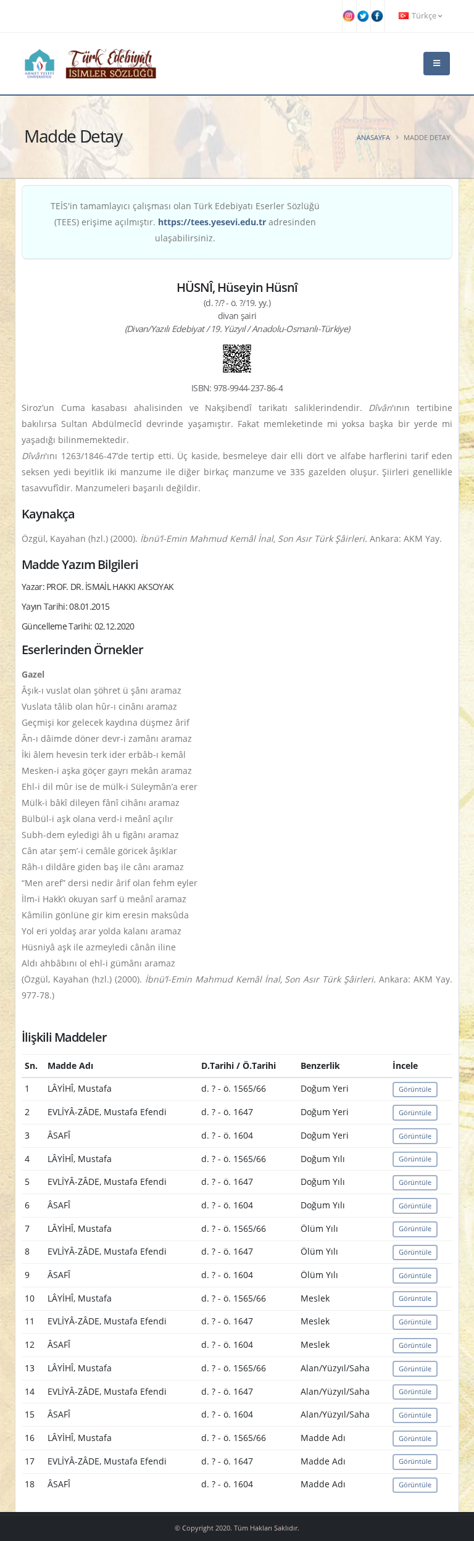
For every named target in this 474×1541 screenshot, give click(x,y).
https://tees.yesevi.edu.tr (212, 222)
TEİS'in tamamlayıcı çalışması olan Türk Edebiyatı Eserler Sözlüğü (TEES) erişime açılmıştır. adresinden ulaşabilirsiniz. (185, 222)
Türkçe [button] (424, 15)
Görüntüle (415, 1089)
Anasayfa (373, 137)
